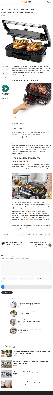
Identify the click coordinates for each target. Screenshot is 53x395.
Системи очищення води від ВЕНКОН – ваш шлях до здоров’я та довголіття (32, 352)
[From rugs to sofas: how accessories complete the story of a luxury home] (13, 330)
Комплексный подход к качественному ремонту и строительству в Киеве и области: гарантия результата (30, 321)
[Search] (50, 2)
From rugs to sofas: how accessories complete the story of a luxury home (30, 363)
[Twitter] (7, 69)
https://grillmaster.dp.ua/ (31, 219)
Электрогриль (15, 117)
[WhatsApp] (7, 73)
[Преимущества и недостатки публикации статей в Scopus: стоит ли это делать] (5, 88)
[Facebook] (3, 69)
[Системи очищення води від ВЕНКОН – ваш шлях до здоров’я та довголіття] (13, 313)
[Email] (5, 77)
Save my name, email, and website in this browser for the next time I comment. (17, 281)
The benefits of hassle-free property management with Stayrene (32, 373)
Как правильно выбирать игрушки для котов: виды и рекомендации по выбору (30, 383)
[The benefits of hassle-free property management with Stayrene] (6, 374)
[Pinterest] (3, 73)
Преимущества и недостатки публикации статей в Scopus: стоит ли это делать (5, 96)
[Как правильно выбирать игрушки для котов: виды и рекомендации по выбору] (6, 384)
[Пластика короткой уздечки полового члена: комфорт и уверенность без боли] (13, 304)
